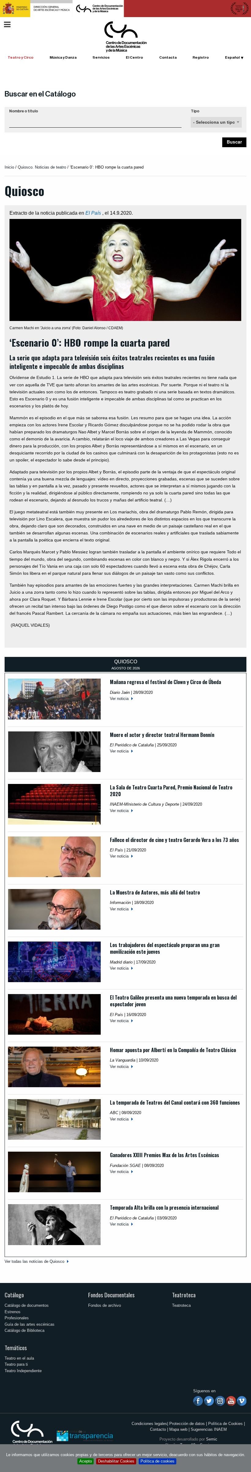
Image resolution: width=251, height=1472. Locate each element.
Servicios (101, 57)
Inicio (9, 167)
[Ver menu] (7, 23)
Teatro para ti (16, 1364)
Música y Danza (63, 57)
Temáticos (16, 1347)
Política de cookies (157, 1461)
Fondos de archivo (104, 1305)
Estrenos (13, 1312)
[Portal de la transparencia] (84, 1435)
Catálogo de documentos (27, 1305)
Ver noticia (119, 698)
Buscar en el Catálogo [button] (40, 94)
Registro (201, 57)
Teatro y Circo (20, 57)
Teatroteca (184, 1294)
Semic (211, 1439)
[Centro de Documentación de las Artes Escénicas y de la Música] (125, 36)
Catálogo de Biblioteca (24, 1330)
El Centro (134, 57)
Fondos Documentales (111, 1294)
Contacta (168, 57)
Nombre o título (23, 111)
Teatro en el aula (19, 1358)
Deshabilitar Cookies (116, 1461)
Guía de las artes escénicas (29, 1324)
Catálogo (14, 1294)
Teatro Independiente (23, 1370)
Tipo (195, 111)
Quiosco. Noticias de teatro (42, 167)
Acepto (85, 1461)
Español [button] (232, 57)
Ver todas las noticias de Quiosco (34, 1261)
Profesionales (17, 1318)
